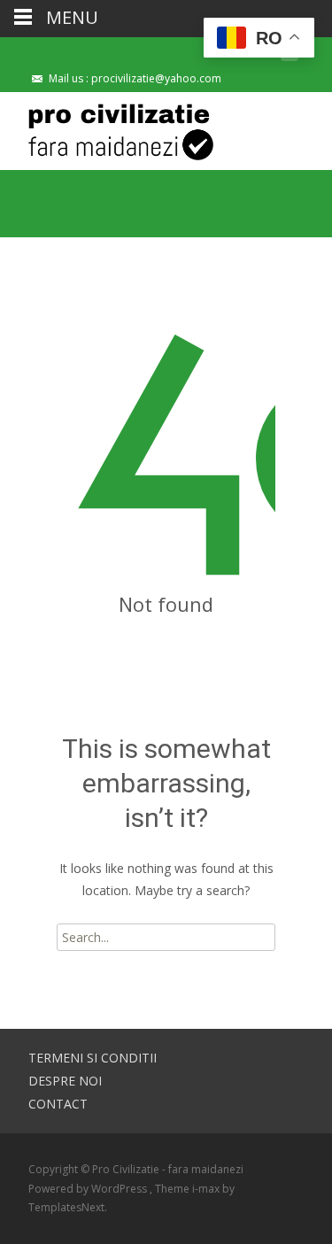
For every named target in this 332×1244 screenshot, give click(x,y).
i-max (207, 1188)
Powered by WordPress (89, 1188)
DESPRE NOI (65, 1080)
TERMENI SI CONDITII (92, 1057)
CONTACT (58, 1103)
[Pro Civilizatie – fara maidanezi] (106, 127)
